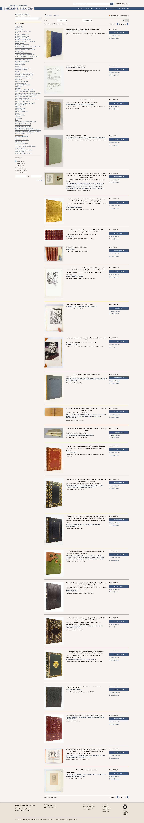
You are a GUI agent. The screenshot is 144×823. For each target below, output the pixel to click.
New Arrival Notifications (119, 15)
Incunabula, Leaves (20, 83)
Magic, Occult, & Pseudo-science (24, 90)
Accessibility (106, 811)
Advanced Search (122, 4)
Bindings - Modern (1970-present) (25, 41)
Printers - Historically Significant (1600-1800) (28, 130)
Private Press (19, 135)
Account (121, 8)
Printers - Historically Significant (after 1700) (28, 131)
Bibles (17, 33)
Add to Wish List (115, 35)
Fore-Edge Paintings (21, 69)
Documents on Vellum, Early (23, 59)
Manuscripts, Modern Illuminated (25, 103)
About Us (99, 8)
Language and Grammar (22, 85)
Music (17, 113)
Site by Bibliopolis (71, 819)
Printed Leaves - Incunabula (23, 125)
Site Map (62, 819)
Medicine (18, 106)
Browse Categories (89, 806)
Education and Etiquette (22, 61)
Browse (80, 8)
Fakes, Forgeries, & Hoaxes (23, 68)
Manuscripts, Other (20, 105)
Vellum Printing (20, 148)
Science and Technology (22, 140)
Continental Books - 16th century (24, 54)
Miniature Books (20, 110)
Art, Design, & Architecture (23, 31)
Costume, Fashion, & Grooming (24, 58)
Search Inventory (88, 805)
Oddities (17, 116)
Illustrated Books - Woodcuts (23, 78)
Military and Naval (20, 108)
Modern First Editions (21, 111)
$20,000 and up (21, 172)
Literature (18, 88)
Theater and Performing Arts (23, 145)
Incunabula (18, 80)
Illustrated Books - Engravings (24, 74)
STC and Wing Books (21, 143)
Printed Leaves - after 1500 (23, 123)
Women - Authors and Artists (23, 150)
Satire (17, 138)
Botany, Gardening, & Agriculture (25, 49)
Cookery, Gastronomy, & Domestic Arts (26, 56)
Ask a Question (115, 38)
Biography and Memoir (22, 44)
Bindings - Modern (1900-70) (23, 39)
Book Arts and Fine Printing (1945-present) (27, 46)
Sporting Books (19, 141)
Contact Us (105, 806)
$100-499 (20, 165)
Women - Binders (20, 151)
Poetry (17, 120)
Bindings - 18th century (22, 34)
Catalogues (89, 8)
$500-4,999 (21, 168)
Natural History (19, 115)
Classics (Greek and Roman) (23, 53)
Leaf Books (18, 86)
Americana (18, 26)
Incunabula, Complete (21, 81)
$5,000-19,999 (21, 170)
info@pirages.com (51, 807)
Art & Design (19, 29)
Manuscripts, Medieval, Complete (25, 91)
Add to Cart (118, 32)
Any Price (20, 161)
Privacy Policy (106, 809)
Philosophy (18, 118)
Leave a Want (87, 809)
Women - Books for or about (23, 153)
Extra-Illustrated (20, 64)
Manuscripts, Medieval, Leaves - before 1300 (27, 93)
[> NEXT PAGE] (127, 24)
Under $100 (20, 163)
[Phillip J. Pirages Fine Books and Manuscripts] (18, 7)
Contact (107, 8)
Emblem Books (19, 63)
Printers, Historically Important (24, 133)
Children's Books (20, 51)
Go (40, 18)
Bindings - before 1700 (21, 38)
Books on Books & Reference (23, 48)
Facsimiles (18, 66)
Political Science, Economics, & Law (25, 121)
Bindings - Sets (19, 43)
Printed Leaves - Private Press (24, 128)
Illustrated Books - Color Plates (24, 73)
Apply (38, 180)
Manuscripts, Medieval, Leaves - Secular (26, 95)
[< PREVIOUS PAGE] (117, 24)
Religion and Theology (21, 136)
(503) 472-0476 (51, 805)
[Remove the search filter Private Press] (66, 24)
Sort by (46, 20)
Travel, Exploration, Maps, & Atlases (25, 146)
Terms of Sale (106, 808)
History (17, 71)
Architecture (19, 28)
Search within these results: (23, 16)
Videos (114, 8)
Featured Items (87, 808)
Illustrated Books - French (22, 76)
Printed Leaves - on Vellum (23, 126)
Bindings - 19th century (22, 36)
